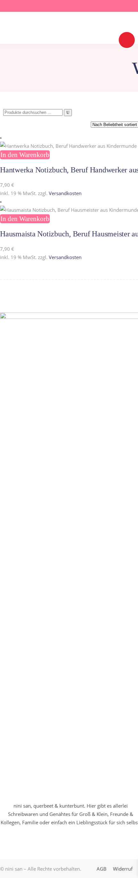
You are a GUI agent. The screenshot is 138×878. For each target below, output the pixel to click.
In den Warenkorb (24, 155)
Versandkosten (65, 193)
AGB (102, 869)
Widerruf (123, 869)
